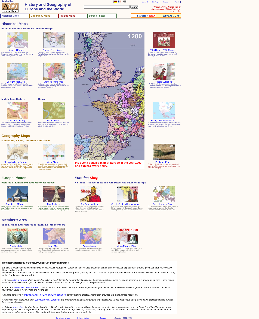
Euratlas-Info (16, 246)
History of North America (162, 120)
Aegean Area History (52, 50)
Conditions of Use (63, 318)
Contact (145, 2)
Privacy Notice (83, 318)
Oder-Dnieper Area (16, 82)
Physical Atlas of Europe (15, 162)
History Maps (53, 246)
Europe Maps (89, 246)
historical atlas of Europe (26, 287)
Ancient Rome (52, 120)
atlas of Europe (20, 280)
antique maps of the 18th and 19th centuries (45, 295)
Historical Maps (10, 15)
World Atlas (52, 162)
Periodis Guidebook (163, 82)
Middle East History (16, 120)
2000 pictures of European (47, 300)
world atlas (18, 307)
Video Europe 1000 (126, 246)
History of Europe (16, 50)
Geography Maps (40, 15)
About (177, 2)
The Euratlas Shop (89, 204)
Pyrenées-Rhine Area (53, 82)
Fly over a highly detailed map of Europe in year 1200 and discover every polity (166, 9)
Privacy (166, 2)
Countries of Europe (15, 204)
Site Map (155, 2)
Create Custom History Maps (125, 204)
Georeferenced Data (162, 204)
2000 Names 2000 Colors (162, 50)
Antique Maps (67, 15)
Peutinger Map (162, 162)
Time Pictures (53, 204)
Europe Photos (97, 15)
